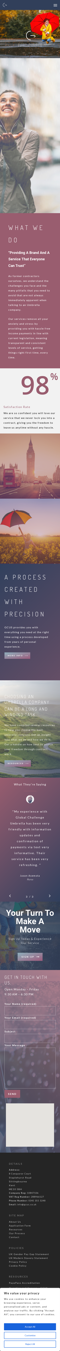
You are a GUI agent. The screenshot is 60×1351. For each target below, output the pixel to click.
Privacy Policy (18, 1261)
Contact (14, 1237)
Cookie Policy (18, 1265)
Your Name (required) (20, 1003)
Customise (30, 1335)
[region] (30, 1319)
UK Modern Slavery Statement (28, 1258)
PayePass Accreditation (24, 1283)
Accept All (30, 1326)
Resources (16, 1229)
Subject (10, 1031)
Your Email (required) (20, 1017)
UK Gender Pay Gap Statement (29, 1254)
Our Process (17, 1233)
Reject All (30, 1344)
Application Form (20, 1225)
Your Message (14, 1045)
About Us (15, 1221)
